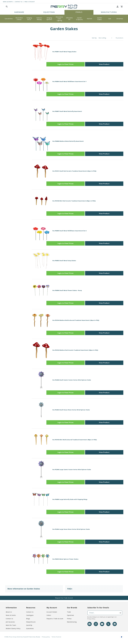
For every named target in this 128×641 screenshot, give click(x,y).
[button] (7, 7)
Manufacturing (72, 622)
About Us (9, 612)
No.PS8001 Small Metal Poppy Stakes (64, 51)
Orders (49, 615)
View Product (104, 64)
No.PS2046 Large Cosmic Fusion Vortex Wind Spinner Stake (71, 469)
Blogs (28, 619)
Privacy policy (46, 637)
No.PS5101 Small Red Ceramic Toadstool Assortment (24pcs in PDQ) (74, 171)
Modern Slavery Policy (13, 628)
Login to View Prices (65, 64)
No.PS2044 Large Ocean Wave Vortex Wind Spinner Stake (71, 529)
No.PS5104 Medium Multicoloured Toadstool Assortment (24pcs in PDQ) (75, 320)
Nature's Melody (39, 18)
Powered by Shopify (34, 637)
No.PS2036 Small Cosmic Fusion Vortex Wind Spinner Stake (71, 380)
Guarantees (30, 628)
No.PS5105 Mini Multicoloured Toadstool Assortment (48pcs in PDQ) (74, 440)
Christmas (119, 19)
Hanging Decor (29, 18)
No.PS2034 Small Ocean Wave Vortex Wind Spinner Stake (71, 410)
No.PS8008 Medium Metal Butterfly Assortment (68, 141)
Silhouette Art (69, 18)
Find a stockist (30, 1)
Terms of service (56, 637)
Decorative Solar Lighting (59, 18)
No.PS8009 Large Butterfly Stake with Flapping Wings (69, 499)
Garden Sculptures (79, 18)
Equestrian (70, 615)
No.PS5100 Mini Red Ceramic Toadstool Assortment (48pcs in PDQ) (74, 201)
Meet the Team (11, 625)
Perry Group (12, 637)
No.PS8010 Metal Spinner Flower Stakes (65, 559)
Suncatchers (9, 19)
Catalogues (30, 615)
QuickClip (29, 625)
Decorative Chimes (19, 18)
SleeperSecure (31, 622)
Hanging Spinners (49, 18)
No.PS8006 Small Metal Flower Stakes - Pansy (67, 290)
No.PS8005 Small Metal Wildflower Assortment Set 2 (69, 231)
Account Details (52, 612)
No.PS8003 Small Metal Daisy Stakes (64, 260)
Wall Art (89, 19)
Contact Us (19, 1)
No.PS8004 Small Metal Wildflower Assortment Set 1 (69, 81)
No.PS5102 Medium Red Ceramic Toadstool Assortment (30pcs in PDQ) (75, 350)
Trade (69, 612)
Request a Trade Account (55, 619)
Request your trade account (64, 598)
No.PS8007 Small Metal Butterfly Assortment (67, 111)
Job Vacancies (10, 622)
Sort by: (94, 38)
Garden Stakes (99, 18)
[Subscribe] (120, 613)
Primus (69, 619)
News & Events (8, 1)
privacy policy (91, 619)
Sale (109, 19)
